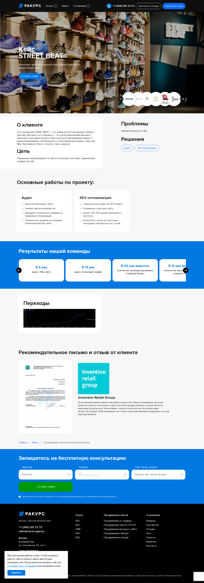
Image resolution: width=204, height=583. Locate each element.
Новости (150, 537)
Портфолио (152, 525)
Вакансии (151, 541)
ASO (77, 533)
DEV (77, 537)
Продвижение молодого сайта (120, 529)
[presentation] (19, 270)
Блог (148, 533)
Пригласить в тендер (148, 6)
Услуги (49, 5)
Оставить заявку (30, 76)
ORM (77, 529)
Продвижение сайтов (116, 515)
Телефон (83, 467)
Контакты (151, 545)
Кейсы (65, 5)
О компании (79, 5)
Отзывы (150, 529)
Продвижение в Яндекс (116, 533)
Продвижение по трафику (118, 520)
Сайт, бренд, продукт (146, 467)
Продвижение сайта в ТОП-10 (120, 525)
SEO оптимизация (147, 148)
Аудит (127, 148)
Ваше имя (27, 467)
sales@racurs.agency (31, 531)
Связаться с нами (174, 6)
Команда (150, 520)
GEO (77, 520)
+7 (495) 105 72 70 (123, 5)
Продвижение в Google (116, 537)
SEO (77, 525)
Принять (16, 572)
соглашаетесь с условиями (21, 566)
